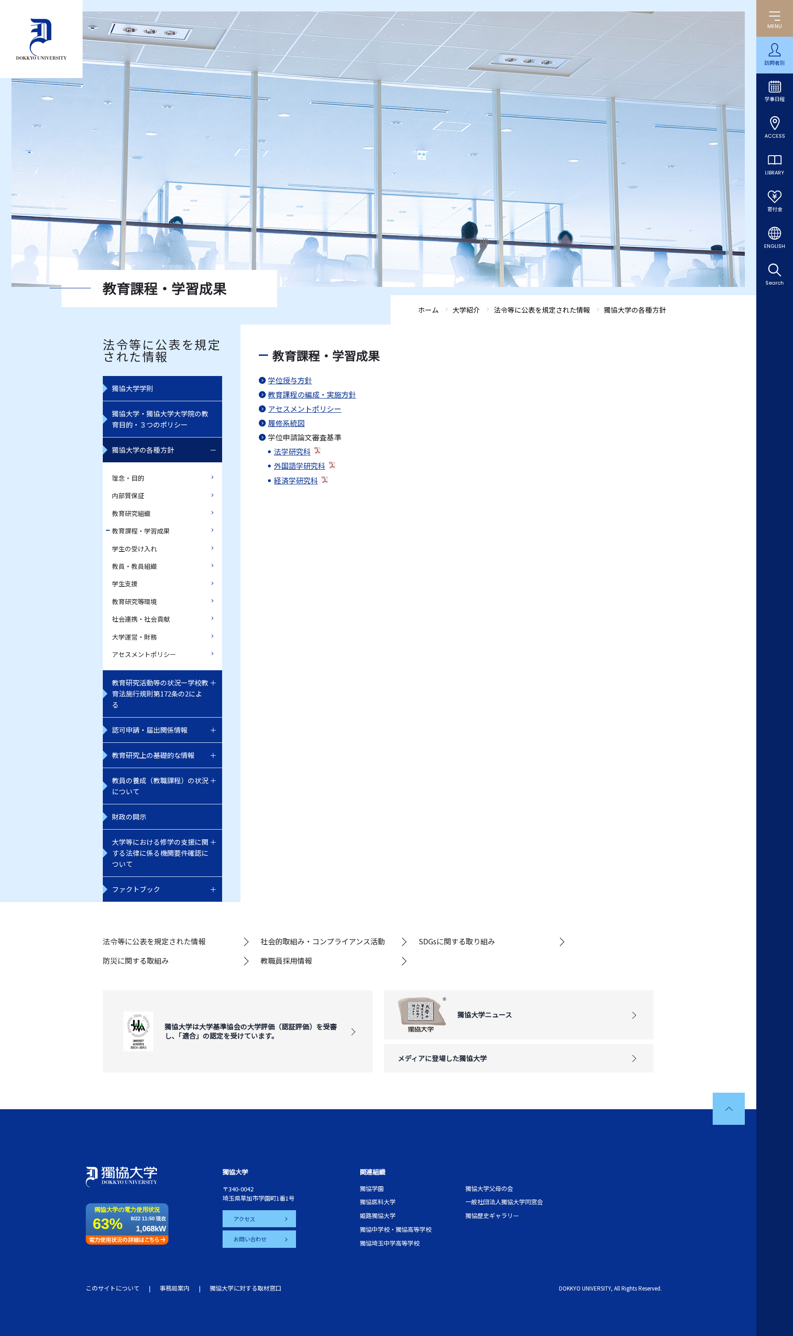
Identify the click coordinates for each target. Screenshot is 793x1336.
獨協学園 (372, 1188)
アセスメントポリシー (144, 654)
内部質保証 (128, 495)
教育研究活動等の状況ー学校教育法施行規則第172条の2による (160, 693)
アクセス (244, 1219)
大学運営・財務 (134, 636)
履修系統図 (286, 422)
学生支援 (125, 583)
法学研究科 (292, 451)
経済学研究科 (296, 480)
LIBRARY (774, 172)
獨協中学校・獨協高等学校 (395, 1229)
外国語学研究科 (299, 465)
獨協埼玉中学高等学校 (389, 1243)
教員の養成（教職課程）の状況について (160, 785)
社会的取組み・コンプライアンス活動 (323, 941)
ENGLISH (774, 246)
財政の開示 (129, 816)
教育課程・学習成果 (141, 530)
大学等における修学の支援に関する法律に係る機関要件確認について (160, 853)
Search (774, 282)
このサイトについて (113, 1288)
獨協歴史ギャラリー (492, 1215)
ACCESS (775, 136)
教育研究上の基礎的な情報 (153, 755)
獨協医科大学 (378, 1201)
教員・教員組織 (134, 566)
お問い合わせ (250, 1239)
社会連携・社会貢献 (141, 618)
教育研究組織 (131, 513)
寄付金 (774, 209)
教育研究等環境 (134, 601)
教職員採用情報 (286, 960)
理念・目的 (128, 478)
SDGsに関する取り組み (457, 941)
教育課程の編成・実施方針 (312, 394)
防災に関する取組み (136, 960)
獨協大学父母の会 (489, 1188)
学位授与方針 (290, 380)
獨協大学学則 (132, 388)
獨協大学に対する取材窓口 (245, 1288)
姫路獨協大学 (378, 1215)
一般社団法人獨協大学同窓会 (504, 1201)
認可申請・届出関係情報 (150, 730)
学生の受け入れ (134, 548)
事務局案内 (175, 1288)
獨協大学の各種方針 (143, 450)
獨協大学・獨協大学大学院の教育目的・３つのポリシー (160, 419)
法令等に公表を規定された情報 (154, 941)
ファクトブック (136, 889)
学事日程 (775, 99)
